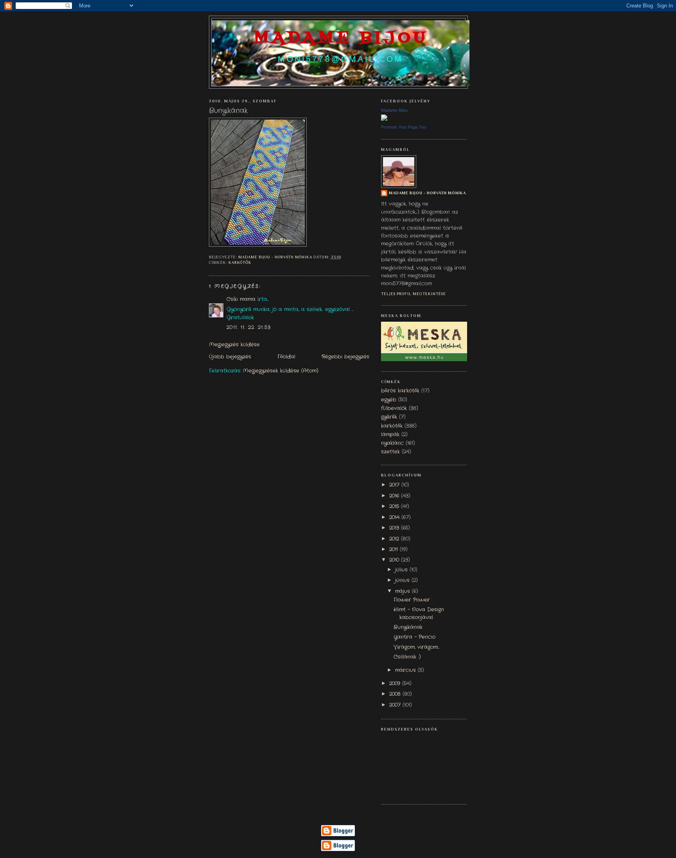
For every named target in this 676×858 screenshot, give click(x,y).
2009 (395, 683)
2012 (395, 539)
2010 (395, 560)
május (403, 591)
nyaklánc (392, 443)
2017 (395, 485)
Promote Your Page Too (403, 127)
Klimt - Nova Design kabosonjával (419, 613)
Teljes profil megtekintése (413, 294)
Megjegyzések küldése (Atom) (280, 370)
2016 (395, 496)
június (403, 580)
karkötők (240, 262)
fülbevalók (394, 408)
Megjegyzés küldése (234, 344)
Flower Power (412, 600)
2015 (395, 506)
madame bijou (340, 38)
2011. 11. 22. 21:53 (249, 327)
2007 (396, 705)
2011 (394, 549)
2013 (395, 528)
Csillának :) (407, 657)
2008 (396, 694)
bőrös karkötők (400, 390)
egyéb (388, 399)
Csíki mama (241, 299)
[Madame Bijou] (384, 119)
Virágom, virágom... (416, 647)
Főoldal (286, 356)
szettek (390, 451)
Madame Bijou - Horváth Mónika (427, 193)
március (406, 670)
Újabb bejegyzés (230, 356)
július (402, 569)
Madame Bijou (394, 110)
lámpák (390, 434)
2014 (395, 517)
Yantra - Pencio (414, 637)
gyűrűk (389, 417)
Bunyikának (408, 627)
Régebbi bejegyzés (345, 356)
